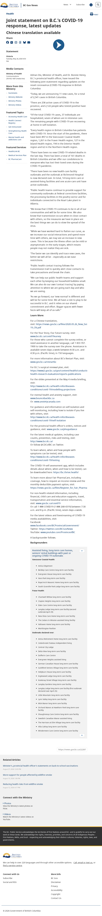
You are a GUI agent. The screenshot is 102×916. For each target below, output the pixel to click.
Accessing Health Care (17, 116)
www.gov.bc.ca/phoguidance (62, 429)
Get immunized (14, 127)
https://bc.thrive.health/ (66, 472)
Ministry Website (15, 97)
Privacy (54, 886)
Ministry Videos (14, 105)
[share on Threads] (20, 42)
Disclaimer (56, 882)
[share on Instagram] (16, 42)
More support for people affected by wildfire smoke (27, 774)
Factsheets (12, 93)
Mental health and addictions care (16, 138)
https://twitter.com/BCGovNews (56, 528)
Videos (7, 814)
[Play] (58, 45)
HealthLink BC (14, 151)
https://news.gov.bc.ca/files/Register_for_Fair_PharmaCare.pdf (63, 487)
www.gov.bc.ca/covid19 (48, 503)
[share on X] (11, 42)
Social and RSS (10, 882)
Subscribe (80, 4)
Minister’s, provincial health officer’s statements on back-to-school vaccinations (40, 765)
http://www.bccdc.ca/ (41, 441)
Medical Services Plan (17, 155)
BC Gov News (30, 5)
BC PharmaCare (15, 159)
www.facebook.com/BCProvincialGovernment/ (54, 525)
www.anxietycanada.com (47, 401)
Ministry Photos (14, 101)
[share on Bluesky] (24, 42)
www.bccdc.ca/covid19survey (45, 336)
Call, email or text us (83, 862)
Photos (7, 803)
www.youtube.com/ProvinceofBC (58, 532)
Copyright (55, 894)
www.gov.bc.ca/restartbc (43, 361)
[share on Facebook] (7, 42)
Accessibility (56, 890)
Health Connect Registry (14, 121)
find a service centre (12, 865)
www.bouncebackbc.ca (42, 398)
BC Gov (54, 878)
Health (10, 13)
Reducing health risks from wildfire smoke (23, 784)
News (67, 4)
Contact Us (56, 898)
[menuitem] (24, 878)
